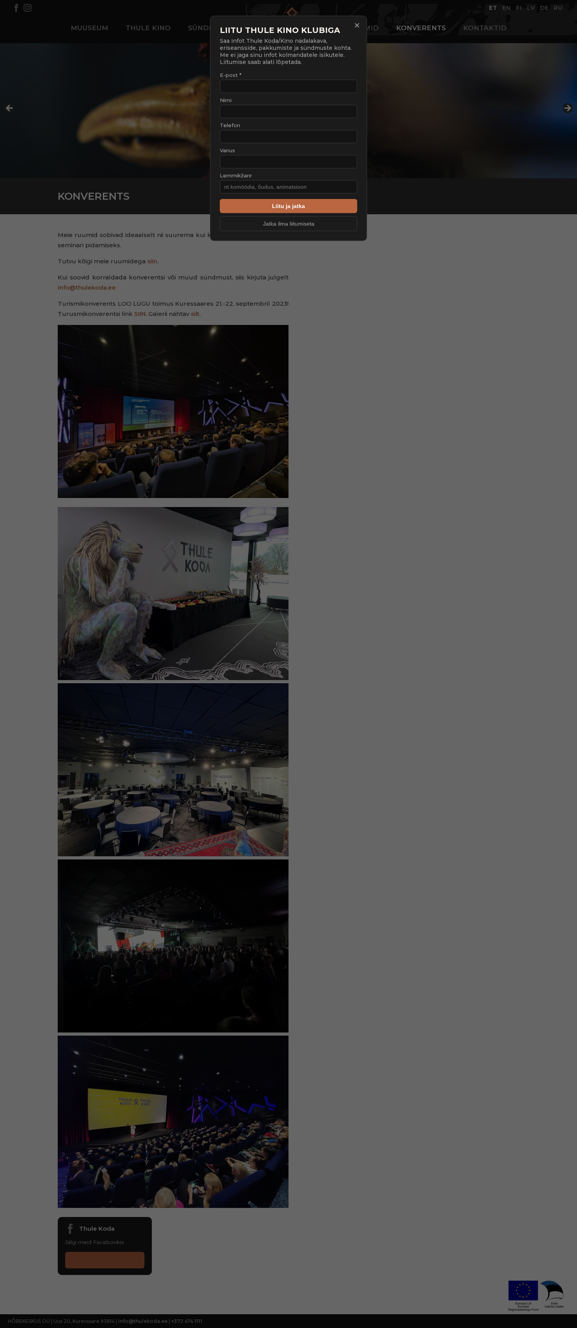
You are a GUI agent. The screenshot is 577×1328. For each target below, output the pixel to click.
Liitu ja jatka (288, 206)
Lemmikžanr (236, 175)
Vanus (227, 150)
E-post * (230, 75)
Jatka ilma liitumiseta (288, 224)
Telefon (230, 125)
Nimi (226, 100)
